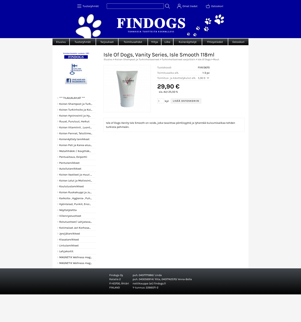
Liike (167, 41)
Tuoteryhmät (83, 41)
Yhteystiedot (215, 41)
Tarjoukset (107, 41)
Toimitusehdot (133, 41)
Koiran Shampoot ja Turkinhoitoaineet (137, 59)
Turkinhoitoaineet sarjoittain (178, 59)
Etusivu (61, 41)
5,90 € (202, 78)
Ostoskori (238, 41)
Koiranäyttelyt (188, 41)
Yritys (154, 41)
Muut (216, 59)
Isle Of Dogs (204, 59)
